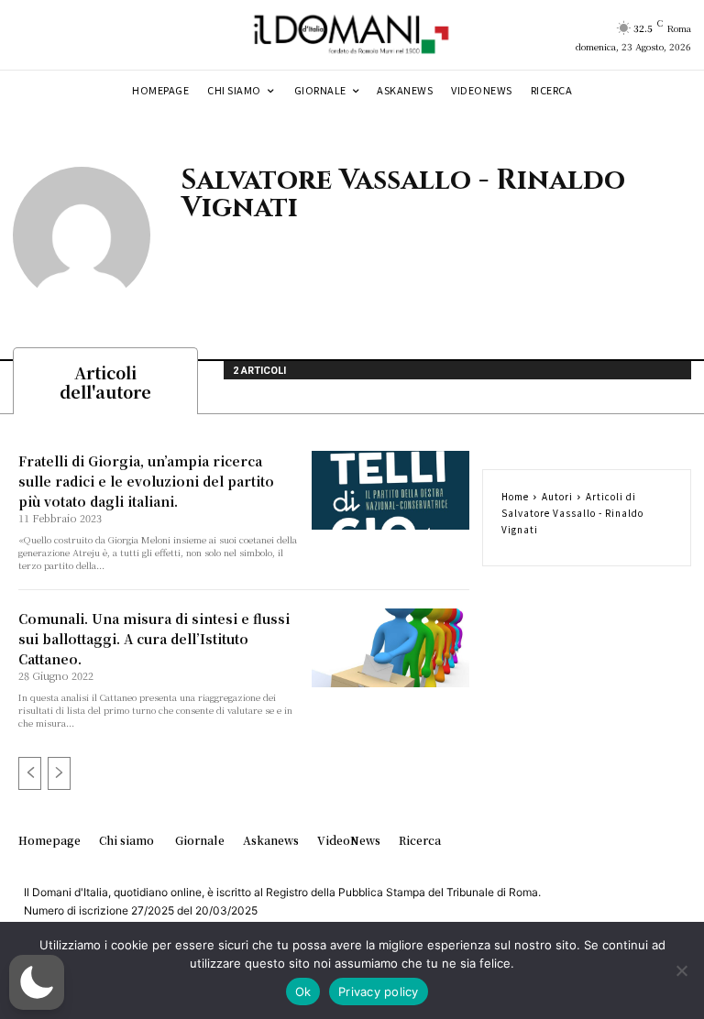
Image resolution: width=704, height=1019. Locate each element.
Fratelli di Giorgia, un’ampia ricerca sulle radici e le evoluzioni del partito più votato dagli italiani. (146, 481)
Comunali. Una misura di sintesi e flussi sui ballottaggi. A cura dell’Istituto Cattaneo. (154, 638)
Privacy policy (378, 991)
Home (515, 496)
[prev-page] (29, 773)
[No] (681, 970)
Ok (303, 991)
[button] (36, 982)
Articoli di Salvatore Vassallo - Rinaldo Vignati (572, 512)
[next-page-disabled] (59, 773)
